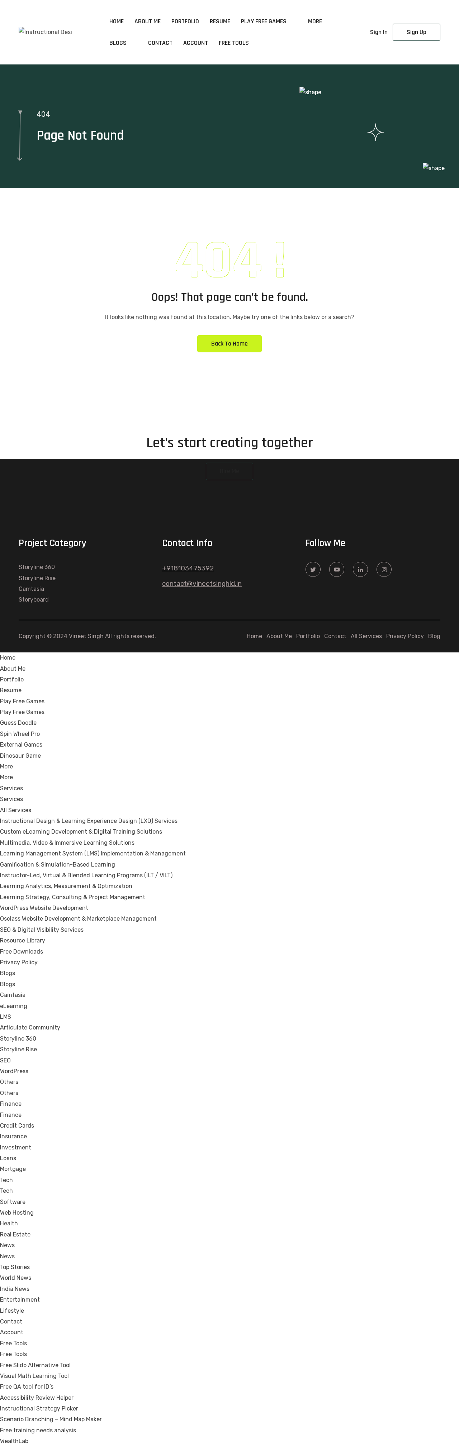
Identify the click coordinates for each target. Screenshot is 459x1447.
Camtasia (31, 588)
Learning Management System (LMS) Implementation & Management (93, 853)
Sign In (379, 32)
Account (195, 43)
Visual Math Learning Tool (34, 1376)
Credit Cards (17, 1125)
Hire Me (229, 471)
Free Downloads (21, 951)
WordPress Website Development (44, 908)
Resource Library (22, 940)
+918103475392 (188, 568)
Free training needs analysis (38, 1430)
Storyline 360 (37, 567)
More (315, 21)
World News (15, 1277)
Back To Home (229, 343)
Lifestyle (12, 1310)
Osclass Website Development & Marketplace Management (78, 918)
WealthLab (14, 1441)
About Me (147, 21)
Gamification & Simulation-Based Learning (57, 864)
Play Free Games (264, 21)
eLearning (13, 1006)
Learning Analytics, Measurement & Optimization (66, 886)
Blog (434, 636)
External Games (21, 744)
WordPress (14, 1071)
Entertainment (20, 1299)
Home (116, 21)
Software (12, 1201)
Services (11, 788)
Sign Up (416, 32)
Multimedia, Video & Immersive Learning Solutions (67, 842)
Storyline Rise (37, 578)
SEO (5, 1060)
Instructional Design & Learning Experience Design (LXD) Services (89, 820)
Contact (160, 43)
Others (9, 1082)
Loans (8, 1158)
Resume (220, 21)
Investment (15, 1147)
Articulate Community (30, 1027)
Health (9, 1223)
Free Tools (234, 43)
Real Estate (15, 1234)
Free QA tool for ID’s (26, 1386)
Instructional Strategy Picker (39, 1408)
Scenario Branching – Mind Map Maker (51, 1419)
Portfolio (185, 21)
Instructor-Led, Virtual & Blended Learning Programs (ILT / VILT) (86, 875)
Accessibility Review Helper (37, 1397)
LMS (5, 1016)
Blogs (118, 43)
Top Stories (15, 1267)
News (7, 1245)
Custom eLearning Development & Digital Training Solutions (81, 831)
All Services (366, 636)
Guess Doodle (18, 722)
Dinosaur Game (20, 755)
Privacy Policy (405, 636)
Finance (11, 1103)
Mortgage (13, 1169)
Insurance (13, 1136)
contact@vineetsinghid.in (202, 583)
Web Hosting (17, 1212)
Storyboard (34, 599)
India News (14, 1289)
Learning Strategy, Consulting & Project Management (72, 897)
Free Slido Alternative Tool (35, 1365)
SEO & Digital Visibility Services (42, 929)
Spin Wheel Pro (20, 733)
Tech (6, 1180)
